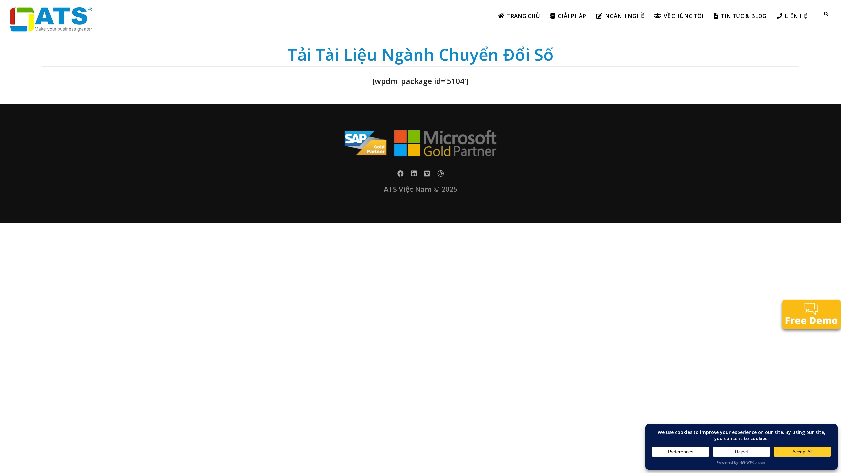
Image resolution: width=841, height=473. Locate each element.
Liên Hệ (796, 16)
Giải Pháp (572, 16)
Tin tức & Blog (743, 16)
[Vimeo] (427, 175)
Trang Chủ (523, 16)
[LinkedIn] (413, 175)
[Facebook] (400, 175)
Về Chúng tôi (684, 16)
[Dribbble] (440, 175)
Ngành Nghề (624, 16)
